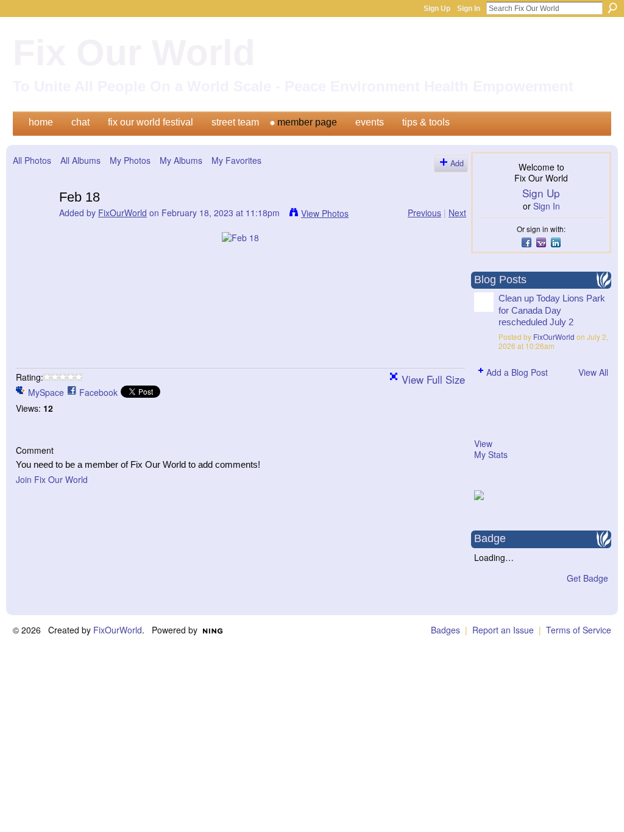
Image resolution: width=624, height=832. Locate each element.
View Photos (325, 213)
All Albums (80, 160)
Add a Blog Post (517, 372)
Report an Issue (503, 630)
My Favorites (236, 160)
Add (457, 163)
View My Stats (491, 448)
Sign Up (437, 8)
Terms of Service (578, 630)
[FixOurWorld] (32, 222)
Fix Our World (134, 52)
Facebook (98, 392)
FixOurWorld (122, 212)
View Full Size (433, 379)
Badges (445, 630)
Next (457, 212)
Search (612, 7)
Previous (424, 212)
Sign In (468, 8)
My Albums (181, 160)
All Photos (32, 160)
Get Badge (587, 578)
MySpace (46, 392)
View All (593, 372)
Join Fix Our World (52, 479)
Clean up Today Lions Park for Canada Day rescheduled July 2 (551, 310)
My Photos (130, 160)
